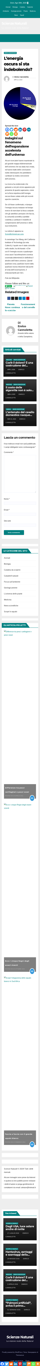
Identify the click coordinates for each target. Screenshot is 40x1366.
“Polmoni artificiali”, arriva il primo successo (18, 1305)
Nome (7, 499)
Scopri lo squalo (10, 612)
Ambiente (6, 11)
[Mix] (7, 134)
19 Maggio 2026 (13, 1259)
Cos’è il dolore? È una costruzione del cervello (19, 365)
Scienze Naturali (14, 23)
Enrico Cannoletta (21, 77)
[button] (27, 38)
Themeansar (20, 1355)
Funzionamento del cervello (28, 306)
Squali (22, 15)
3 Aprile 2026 (12, 1284)
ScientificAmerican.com (14, 234)
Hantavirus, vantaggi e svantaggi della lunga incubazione (19, 1254)
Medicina (33, 11)
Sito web (7, 521)
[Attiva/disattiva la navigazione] (36, 38)
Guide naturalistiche (16, 1361)
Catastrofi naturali (11, 576)
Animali (8, 7)
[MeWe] (29, 130)
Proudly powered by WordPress (12, 1352)
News (16, 15)
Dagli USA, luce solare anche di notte (20, 1228)
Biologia (15, 7)
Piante (26, 11)
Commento (9, 452)
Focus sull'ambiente (12, 582)
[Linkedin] (20, 130)
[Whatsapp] (11, 134)
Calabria (22, 7)
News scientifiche (10, 53)
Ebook (27, 1361)
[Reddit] (16, 130)
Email (7, 510)
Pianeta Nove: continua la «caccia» (12, 307)
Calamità (30, 7)
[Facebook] (7, 130)
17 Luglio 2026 (13, 1233)
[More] (16, 134)
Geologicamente (16, 11)
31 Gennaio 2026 (14, 1310)
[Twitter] (11, 130)
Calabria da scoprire (12, 570)
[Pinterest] (24, 130)
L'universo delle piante (13, 594)
